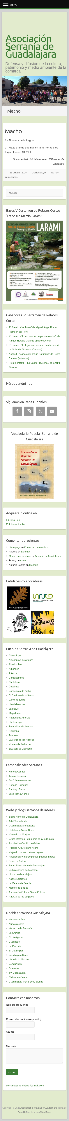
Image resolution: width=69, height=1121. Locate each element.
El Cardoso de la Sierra (21, 695)
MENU (13, 4)
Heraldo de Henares (19, 959)
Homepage (14, 547)
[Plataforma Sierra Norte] (18, 588)
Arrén (23, 560)
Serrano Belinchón (18, 785)
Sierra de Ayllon (17, 861)
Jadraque (14, 708)
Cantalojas (14, 682)
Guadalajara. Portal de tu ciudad (26, 981)
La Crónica (14, 932)
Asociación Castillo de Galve (24, 843)
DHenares (14, 968)
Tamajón (13, 735)
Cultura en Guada (18, 977)
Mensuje (33, 565)
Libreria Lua (13, 519)
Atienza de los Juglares (21, 896)
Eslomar (25, 551)
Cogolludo (14, 686)
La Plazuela (15, 946)
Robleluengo (15, 722)
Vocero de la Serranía (20, 928)
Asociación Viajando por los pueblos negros (32, 856)
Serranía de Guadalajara (48, 556)
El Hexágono (15, 937)
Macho (13, 131)
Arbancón (14, 668)
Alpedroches (15, 664)
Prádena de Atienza (19, 717)
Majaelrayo (14, 713)
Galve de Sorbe (17, 700)
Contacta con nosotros (36, 547)
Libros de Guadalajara (20, 874)
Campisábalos (16, 677)
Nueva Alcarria (16, 924)
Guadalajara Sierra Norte (22, 825)
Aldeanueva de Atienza (21, 660)
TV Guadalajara (17, 972)
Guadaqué (14, 941)
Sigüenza (14, 731)
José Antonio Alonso (20, 780)
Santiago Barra (17, 789)
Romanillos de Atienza (21, 726)
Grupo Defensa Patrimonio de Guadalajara (31, 839)
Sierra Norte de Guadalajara (23, 816)
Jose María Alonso (19, 793)
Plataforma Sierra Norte (21, 830)
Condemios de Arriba (20, 691)
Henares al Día (17, 919)
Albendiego (15, 655)
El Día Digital (16, 950)
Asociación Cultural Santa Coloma (27, 892)
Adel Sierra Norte (18, 821)
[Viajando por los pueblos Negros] (18, 613)
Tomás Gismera (17, 776)
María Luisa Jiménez (20, 556)
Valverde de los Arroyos (21, 739)
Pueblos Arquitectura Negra (23, 847)
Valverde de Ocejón (19, 834)
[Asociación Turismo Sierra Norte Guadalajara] (42, 588)
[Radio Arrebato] (42, 613)
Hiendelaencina (17, 704)
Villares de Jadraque (20, 744)
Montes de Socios (18, 887)
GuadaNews (15, 964)
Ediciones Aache (15, 524)
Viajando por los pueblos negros (26, 852)
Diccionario (37, 172)
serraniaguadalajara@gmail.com (25, 1085)
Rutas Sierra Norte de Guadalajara (27, 865)
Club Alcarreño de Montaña (23, 870)
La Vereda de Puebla (20, 883)
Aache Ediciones (18, 878)
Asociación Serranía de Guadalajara (30, 46)
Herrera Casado (17, 771)
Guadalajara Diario (18, 955)
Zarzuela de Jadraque (20, 748)
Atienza (13, 673)
